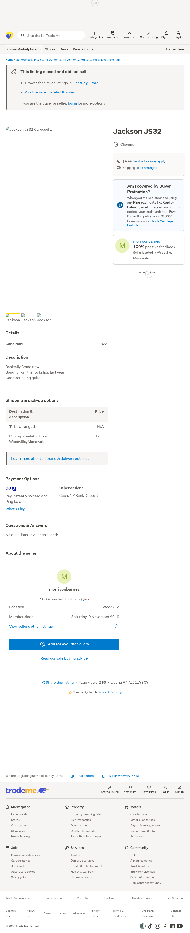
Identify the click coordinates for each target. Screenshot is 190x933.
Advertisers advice (23, 872)
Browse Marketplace (21, 49)
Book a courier (84, 49)
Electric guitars (85, 82)
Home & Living (20, 836)
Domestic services (82, 860)
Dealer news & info (142, 831)
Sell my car (137, 836)
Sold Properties (81, 820)
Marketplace (20, 807)
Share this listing (59, 682)
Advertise (78, 913)
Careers (49, 913)
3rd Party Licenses (142, 872)
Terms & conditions (119, 913)
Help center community (145, 883)
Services (77, 847)
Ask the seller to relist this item (50, 92)
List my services (81, 877)
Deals (64, 49)
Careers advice (21, 860)
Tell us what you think (124, 776)
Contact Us (176, 913)
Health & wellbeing (83, 872)
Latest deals (19, 814)
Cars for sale (138, 814)
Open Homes (79, 825)
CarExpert (111, 898)
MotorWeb (83, 898)
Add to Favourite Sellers (68, 644)
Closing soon (19, 825)
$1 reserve (18, 831)
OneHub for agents (83, 831)
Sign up (166, 37)
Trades (75, 855)
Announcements (141, 860)
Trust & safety (139, 866)
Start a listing (110, 792)
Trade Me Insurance (18, 898)
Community (139, 847)
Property (77, 807)
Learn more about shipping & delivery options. (50, 458)
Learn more (85, 776)
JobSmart (17, 866)
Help (133, 855)
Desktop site (11, 913)
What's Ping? (17, 508)
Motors (135, 807)
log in (72, 103)
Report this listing (110, 692)
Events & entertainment (86, 866)
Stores (50, 49)
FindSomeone (175, 898)
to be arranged (146, 168)
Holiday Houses (142, 898)
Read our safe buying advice (64, 658)
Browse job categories (25, 855)
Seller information (142, 877)
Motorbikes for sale (143, 820)
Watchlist (130, 792)
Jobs (14, 847)
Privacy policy (95, 913)
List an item (175, 49)
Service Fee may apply (149, 161)
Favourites (149, 792)
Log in (179, 37)
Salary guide (19, 877)
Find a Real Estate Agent (87, 836)
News (63, 913)
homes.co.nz (54, 898)
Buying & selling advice (145, 825)
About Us (31, 913)
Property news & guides (86, 814)
